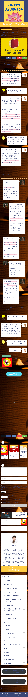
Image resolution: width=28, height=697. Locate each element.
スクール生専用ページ (14, 633)
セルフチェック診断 (14, 637)
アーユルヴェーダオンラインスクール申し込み (14, 681)
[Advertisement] (14, 418)
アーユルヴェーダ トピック (7, 29)
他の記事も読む (14, 374)
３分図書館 (14, 580)
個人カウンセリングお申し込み (14, 644)
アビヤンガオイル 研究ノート (14, 618)
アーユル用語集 (14, 614)
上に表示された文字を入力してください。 (12, 495)
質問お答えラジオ (14, 659)
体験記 (14, 640)
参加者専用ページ (14, 652)
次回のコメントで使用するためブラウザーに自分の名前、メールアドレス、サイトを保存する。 (14, 487)
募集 (14, 648)
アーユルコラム (14, 605)
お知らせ (14, 629)
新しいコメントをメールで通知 (11, 499)
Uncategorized (14, 584)
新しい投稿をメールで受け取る (11, 502)
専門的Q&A (14, 655)
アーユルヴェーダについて (14, 595)
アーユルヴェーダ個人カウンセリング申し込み (14, 671)
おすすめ (14, 622)
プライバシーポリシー (8, 693)
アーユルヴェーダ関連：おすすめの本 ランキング (14, 600)
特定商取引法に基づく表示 (19, 693)
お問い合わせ (14, 625)
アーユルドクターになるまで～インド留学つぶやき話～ (14, 609)
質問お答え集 (14, 663)
